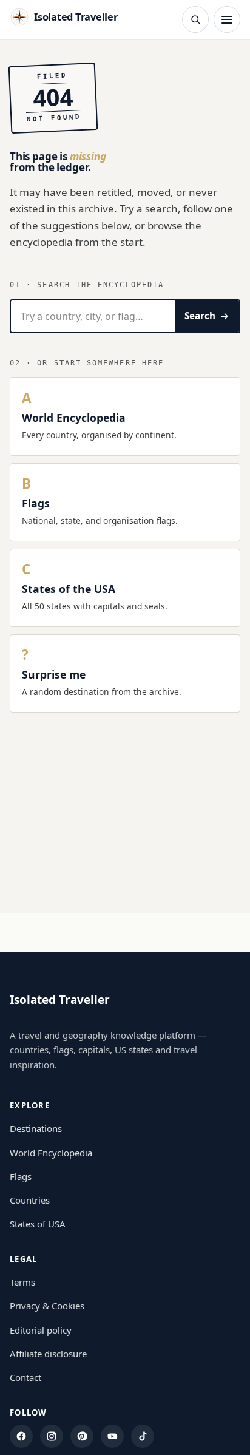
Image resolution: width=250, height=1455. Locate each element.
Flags (21, 1176)
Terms (22, 1282)
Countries (30, 1200)
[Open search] (195, 19)
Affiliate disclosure (48, 1354)
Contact (25, 1377)
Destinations (36, 1128)
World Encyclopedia (51, 1153)
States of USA (38, 1224)
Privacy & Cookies (47, 1306)
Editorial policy (41, 1330)
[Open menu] (227, 19)
